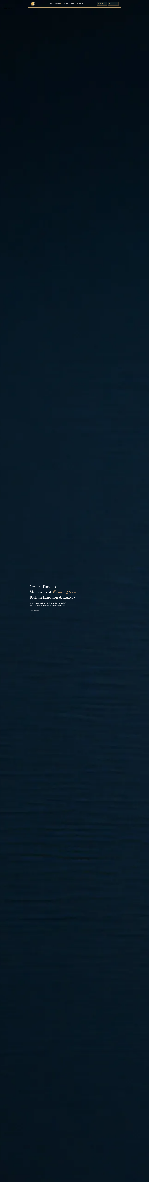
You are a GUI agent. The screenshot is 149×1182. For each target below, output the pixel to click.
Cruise (66, 4)
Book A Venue (113, 4)
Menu (72, 4)
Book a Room (102, 4)
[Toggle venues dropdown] (60, 3)
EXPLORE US (35, 611)
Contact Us (79, 4)
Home (51, 4)
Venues (57, 4)
